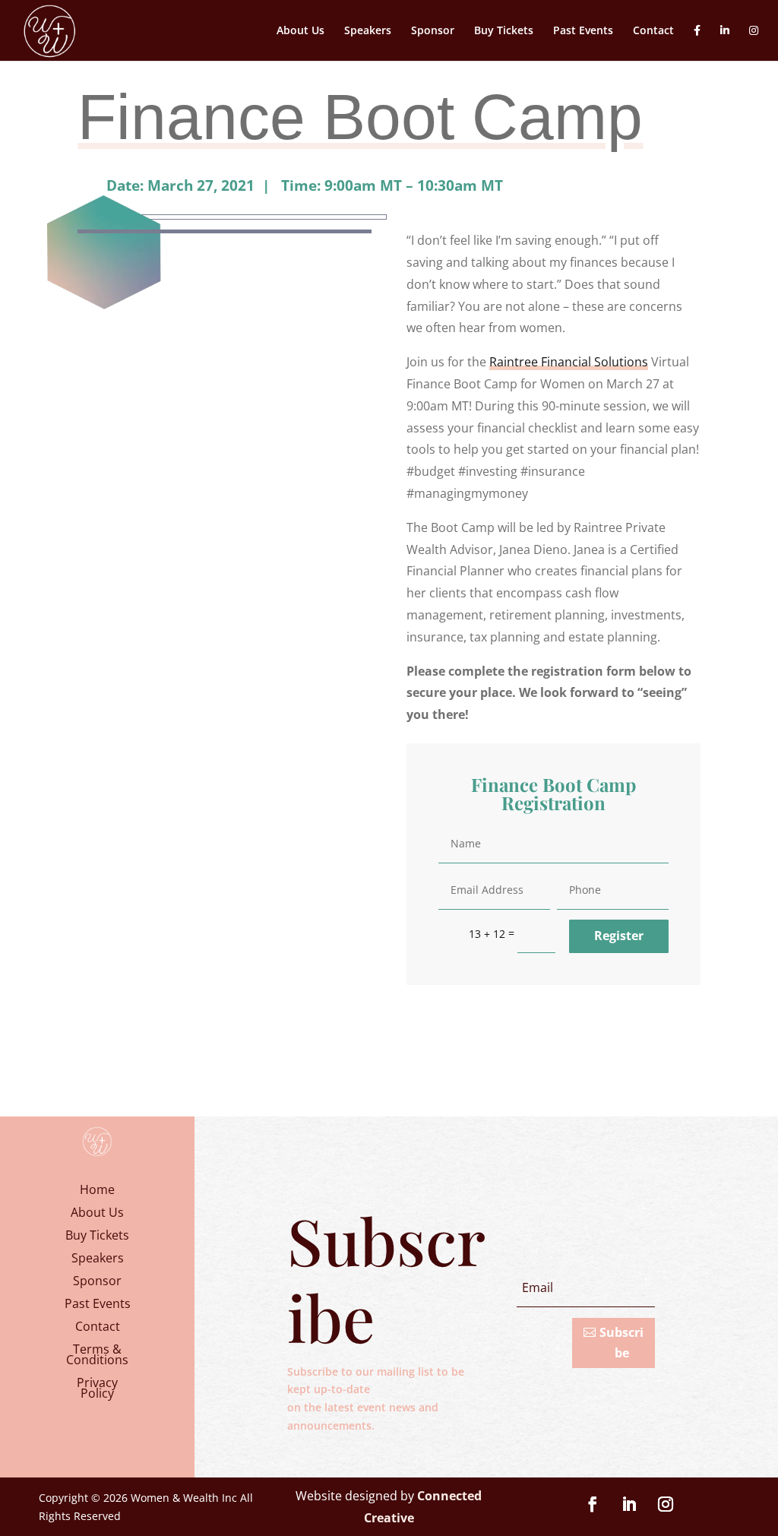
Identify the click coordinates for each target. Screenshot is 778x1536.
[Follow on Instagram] (665, 1504)
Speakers (367, 31)
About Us (300, 31)
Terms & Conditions (97, 1356)
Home (97, 1191)
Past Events (583, 31)
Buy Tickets (503, 31)
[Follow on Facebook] (592, 1504)
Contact (653, 31)
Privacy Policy (97, 1389)
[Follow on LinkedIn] (629, 1504)
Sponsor (432, 31)
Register (619, 935)
